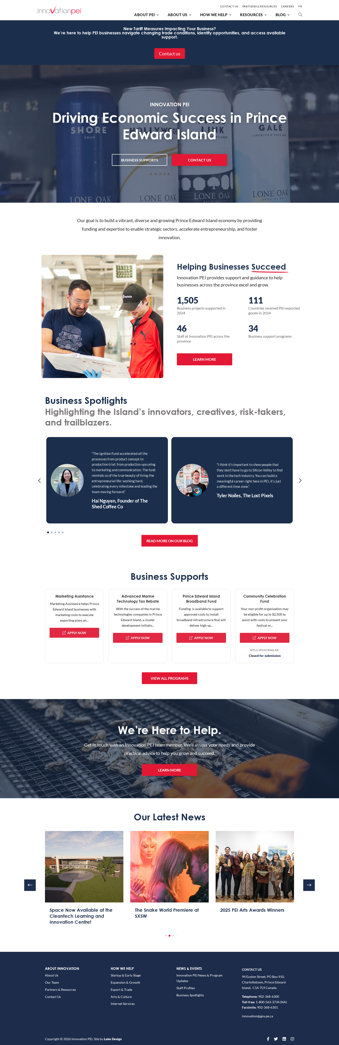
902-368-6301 (267, 1007)
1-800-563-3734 (267, 1002)
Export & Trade (121, 989)
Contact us (169, 53)
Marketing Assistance (74, 596)
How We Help (214, 14)
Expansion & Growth (125, 982)
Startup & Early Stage (126, 975)
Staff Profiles (185, 988)
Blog (281, 14)
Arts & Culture (121, 997)
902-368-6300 (268, 996)
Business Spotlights (190, 995)
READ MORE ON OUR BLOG (169, 541)
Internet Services (123, 1004)
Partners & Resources (259, 6)
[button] (39, 480)
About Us (177, 14)
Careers (287, 6)
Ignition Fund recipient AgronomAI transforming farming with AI (247, 916)
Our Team (52, 982)
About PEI (144, 14)
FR (300, 6)
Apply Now (76, 633)
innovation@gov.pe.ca (257, 1016)
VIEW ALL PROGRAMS (170, 678)
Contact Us (229, 6)
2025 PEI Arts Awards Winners (167, 910)
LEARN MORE (204, 359)
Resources (251, 14)
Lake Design (113, 1039)
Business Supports (139, 160)
